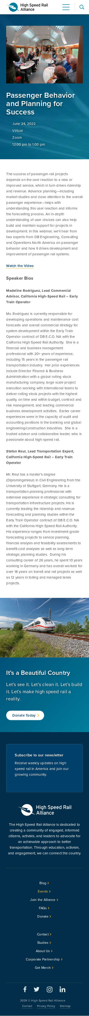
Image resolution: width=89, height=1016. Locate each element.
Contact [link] (43, 934)
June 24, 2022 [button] (24, 123)
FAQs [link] (43, 908)
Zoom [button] (17, 137)
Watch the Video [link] (20, 265)
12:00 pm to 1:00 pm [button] (28, 144)
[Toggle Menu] (66, 7)
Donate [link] (42, 916)
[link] (27, 7)
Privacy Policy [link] (46, 1006)
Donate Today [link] (24, 715)
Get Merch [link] (43, 967)
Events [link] (43, 891)
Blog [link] (42, 883)
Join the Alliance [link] (42, 899)
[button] (82, 7)
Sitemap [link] (65, 1006)
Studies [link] (43, 942)
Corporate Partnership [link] (43, 959)
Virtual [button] (17, 130)
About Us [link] (43, 951)
